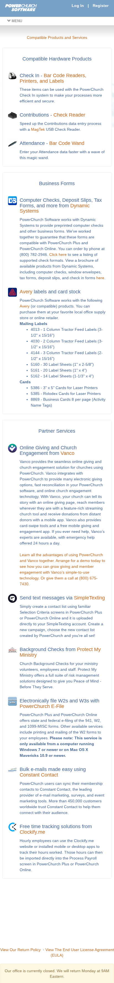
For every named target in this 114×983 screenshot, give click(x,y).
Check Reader (69, 115)
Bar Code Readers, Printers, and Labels (53, 78)
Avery (26, 291)
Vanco (67, 453)
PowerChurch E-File (42, 706)
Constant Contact (39, 775)
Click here (58, 254)
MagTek (38, 129)
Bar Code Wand (66, 143)
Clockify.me (32, 832)
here (100, 278)
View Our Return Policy (20, 949)
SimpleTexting (89, 598)
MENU (16, 21)
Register (100, 5)
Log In (78, 5)
